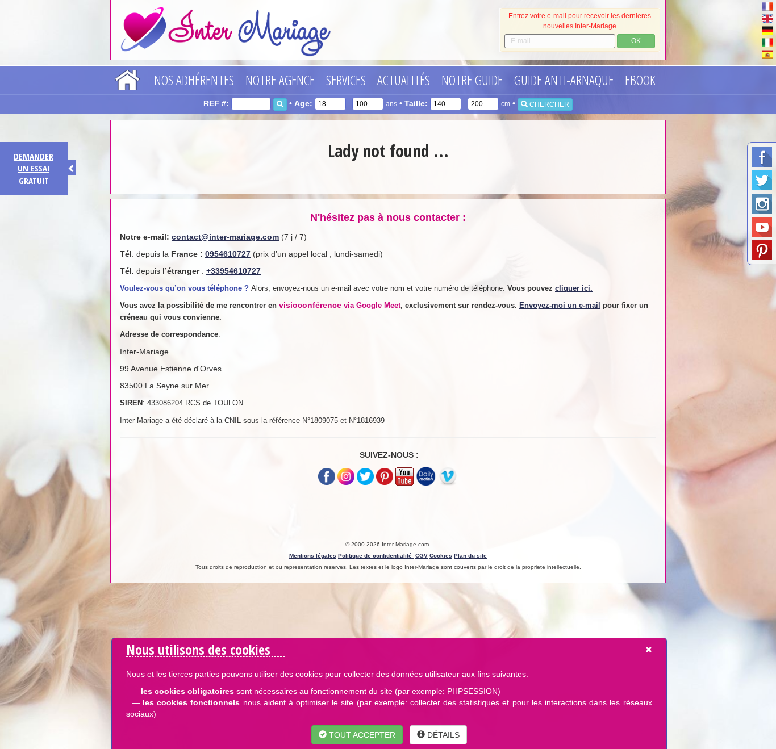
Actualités (403, 79)
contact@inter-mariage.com (225, 236)
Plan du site (470, 556)
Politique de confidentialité (376, 556)
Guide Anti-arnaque (564, 79)
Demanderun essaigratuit (33, 168)
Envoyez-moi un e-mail (559, 305)
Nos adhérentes (194, 79)
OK (636, 41)
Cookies (440, 556)
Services (346, 79)
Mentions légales (312, 556)
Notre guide (472, 79)
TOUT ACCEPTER (361, 734)
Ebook (640, 79)
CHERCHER (548, 104)
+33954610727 (233, 270)
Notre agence (280, 79)
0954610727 (228, 253)
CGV (421, 556)
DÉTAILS (442, 734)
